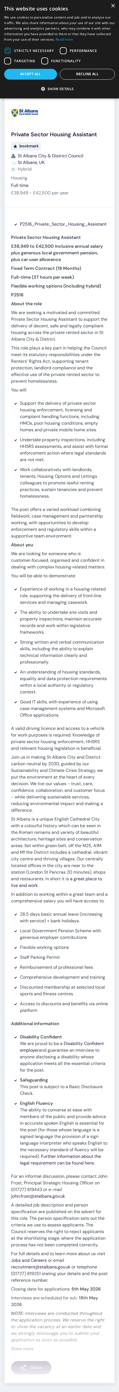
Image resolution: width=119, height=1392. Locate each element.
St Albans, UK (31, 162)
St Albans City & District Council (50, 156)
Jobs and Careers (29, 1260)
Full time (20, 185)
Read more (64, 39)
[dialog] (59, 49)
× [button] (113, 6)
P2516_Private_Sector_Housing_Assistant (63, 224)
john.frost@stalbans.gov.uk (38, 1196)
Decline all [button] (87, 74)
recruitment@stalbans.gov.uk (40, 1267)
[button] (59, 88)
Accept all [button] (30, 74)
